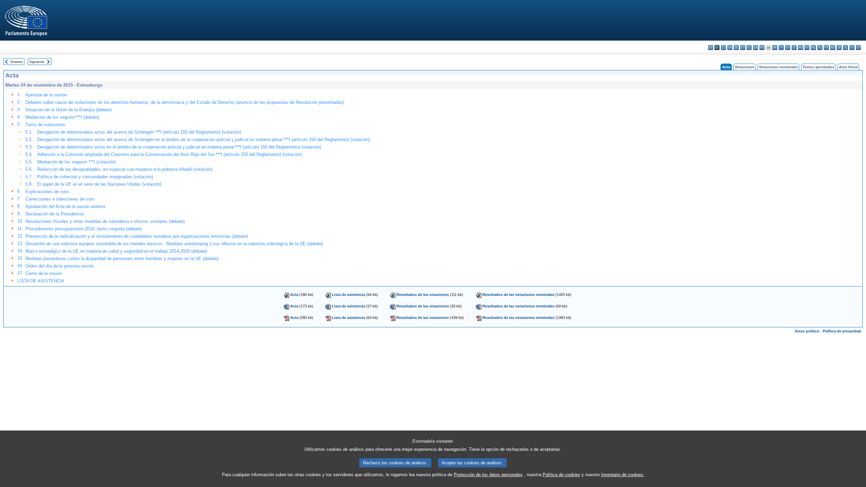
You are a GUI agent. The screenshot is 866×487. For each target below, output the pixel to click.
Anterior (16, 62)
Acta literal (848, 67)
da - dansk (729, 47)
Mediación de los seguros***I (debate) (62, 117)
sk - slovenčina (839, 47)
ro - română (832, 47)
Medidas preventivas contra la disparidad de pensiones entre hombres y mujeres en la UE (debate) (122, 258)
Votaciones (744, 67)
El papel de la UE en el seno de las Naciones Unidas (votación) (99, 184)
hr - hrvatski (774, 47)
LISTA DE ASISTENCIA (40, 280)
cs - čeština (723, 47)
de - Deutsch (736, 47)
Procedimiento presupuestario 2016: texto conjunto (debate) (83, 228)
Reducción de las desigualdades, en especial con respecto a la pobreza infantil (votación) (124, 169)
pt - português (826, 47)
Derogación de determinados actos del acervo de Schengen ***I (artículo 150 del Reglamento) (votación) (139, 132)
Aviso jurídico (807, 331)
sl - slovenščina (845, 47)
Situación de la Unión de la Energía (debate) (68, 109)
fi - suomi (851, 47)
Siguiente (36, 62)
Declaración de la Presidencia (54, 213)
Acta (294, 295)
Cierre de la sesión (43, 273)
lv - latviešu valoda (787, 47)
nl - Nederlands (813, 47)
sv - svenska (858, 47)
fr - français (762, 47)
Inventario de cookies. (622, 474)
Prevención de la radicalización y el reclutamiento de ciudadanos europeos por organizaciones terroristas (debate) (136, 236)
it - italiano (781, 47)
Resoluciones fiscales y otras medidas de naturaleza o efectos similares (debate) (105, 221)
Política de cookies (561, 474)
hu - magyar (800, 47)
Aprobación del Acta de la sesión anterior (65, 206)
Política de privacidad (842, 331)
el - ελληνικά (749, 47)
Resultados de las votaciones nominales (518, 295)
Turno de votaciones (45, 124)
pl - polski (819, 47)
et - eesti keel (742, 47)
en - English (755, 47)
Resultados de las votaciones (422, 295)
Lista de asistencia (348, 295)
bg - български (710, 47)
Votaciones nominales (778, 67)
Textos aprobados (818, 67)
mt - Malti (807, 47)
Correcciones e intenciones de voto (59, 199)
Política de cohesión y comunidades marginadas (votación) (95, 176)
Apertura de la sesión (46, 94)
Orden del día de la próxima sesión (59, 266)
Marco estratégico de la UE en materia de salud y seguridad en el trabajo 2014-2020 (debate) (116, 251)
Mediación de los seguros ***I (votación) (76, 161)
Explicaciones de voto (47, 191)
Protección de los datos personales (488, 474)
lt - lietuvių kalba (794, 47)
